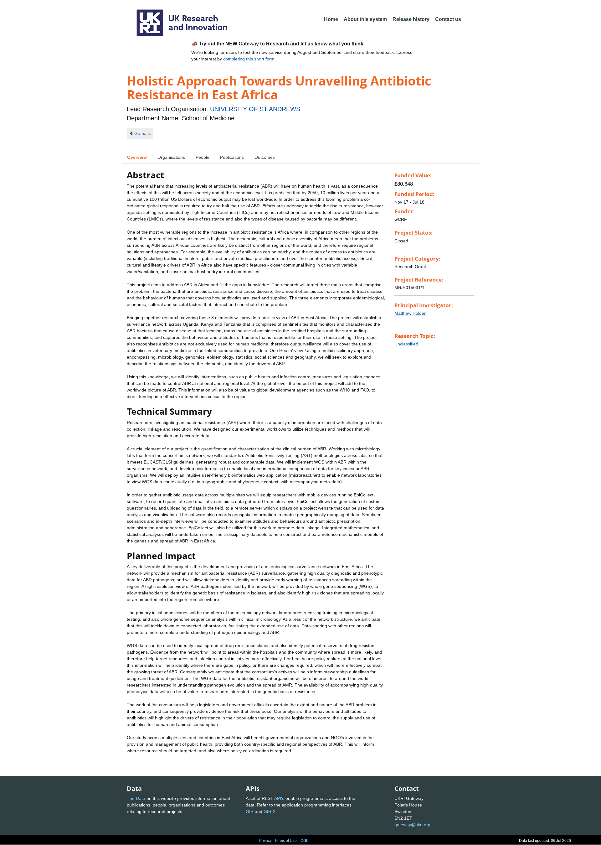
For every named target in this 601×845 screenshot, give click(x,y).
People (202, 157)
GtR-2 (269, 811)
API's (279, 798)
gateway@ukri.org (412, 824)
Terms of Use (286, 840)
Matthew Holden (410, 313)
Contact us (448, 19)
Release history (411, 19)
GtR (250, 811)
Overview (137, 157)
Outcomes (264, 157)
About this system (365, 19)
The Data (136, 798)
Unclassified (406, 343)
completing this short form (249, 58)
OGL (304, 840)
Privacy (265, 840)
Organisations (171, 157)
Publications (232, 157)
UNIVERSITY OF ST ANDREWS (255, 109)
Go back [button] (142, 133)
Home (331, 19)
